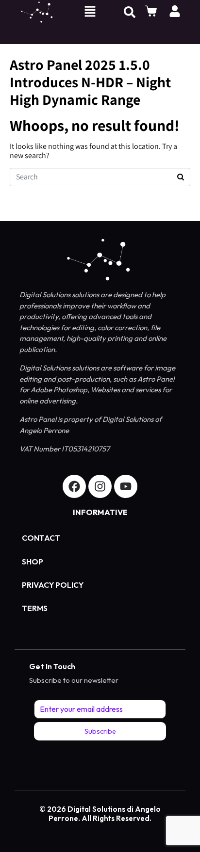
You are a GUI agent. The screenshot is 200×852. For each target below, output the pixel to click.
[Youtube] (125, 486)
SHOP (32, 561)
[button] (90, 12)
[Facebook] (74, 486)
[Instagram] (100, 486)
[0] (152, 11)
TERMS (35, 608)
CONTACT (41, 538)
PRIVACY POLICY (52, 585)
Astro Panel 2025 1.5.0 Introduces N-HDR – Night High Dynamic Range (90, 82)
